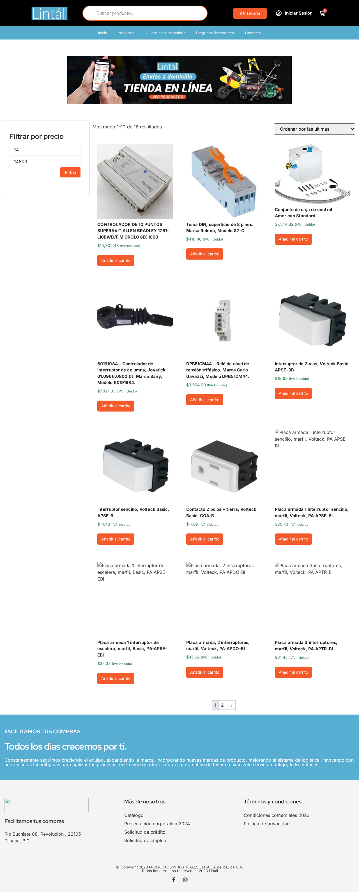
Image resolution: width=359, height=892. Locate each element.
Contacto (253, 33)
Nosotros (126, 33)
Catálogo (134, 815)
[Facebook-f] (174, 880)
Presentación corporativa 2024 (157, 823)
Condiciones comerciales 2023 (277, 815)
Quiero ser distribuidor (165, 33)
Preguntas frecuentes (215, 33)
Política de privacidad (267, 823)
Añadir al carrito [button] (115, 260)
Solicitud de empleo (145, 840)
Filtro (70, 172)
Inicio (102, 33)
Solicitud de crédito (144, 832)
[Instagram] (185, 880)
